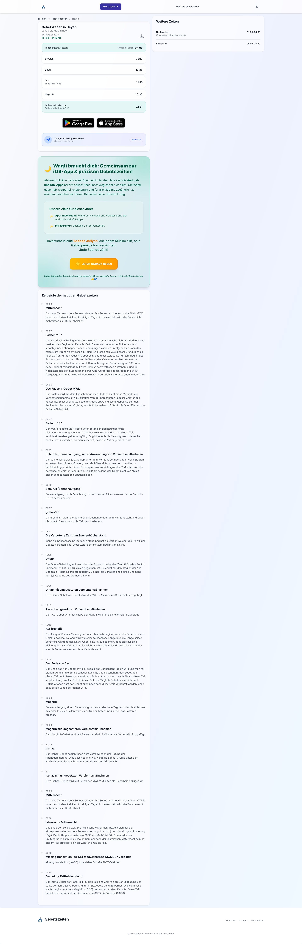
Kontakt (243, 920)
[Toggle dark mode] (257, 6)
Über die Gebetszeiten (187, 6)
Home (44, 18)
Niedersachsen (59, 18)
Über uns (231, 920)
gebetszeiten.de (144, 933)
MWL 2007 (109, 6)
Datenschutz (257, 920)
